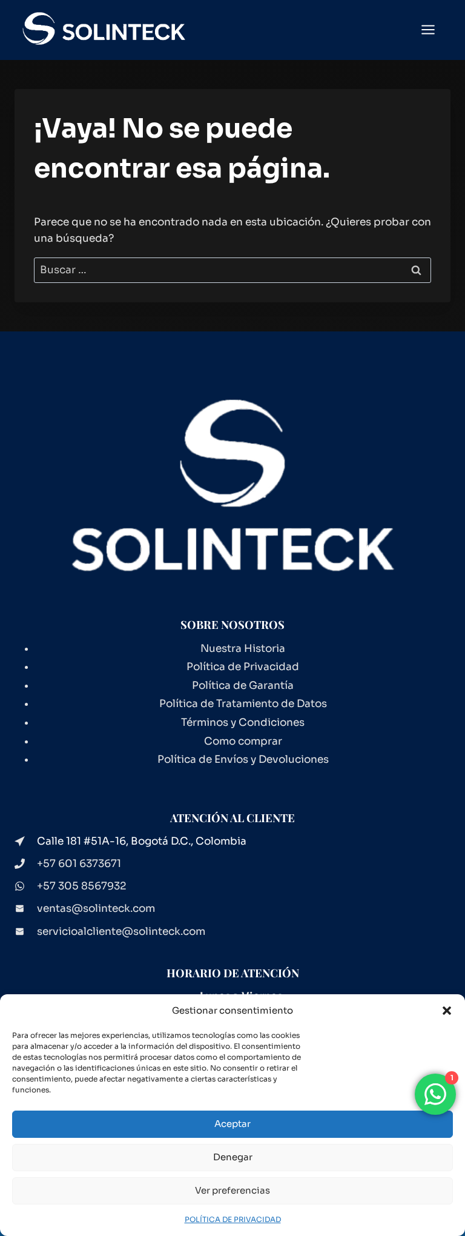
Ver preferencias (232, 1190)
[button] (447, 1011)
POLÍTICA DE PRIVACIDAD (233, 1219)
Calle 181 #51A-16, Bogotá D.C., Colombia (141, 841)
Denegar (232, 1157)
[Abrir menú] (434, 30)
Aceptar (232, 1123)
